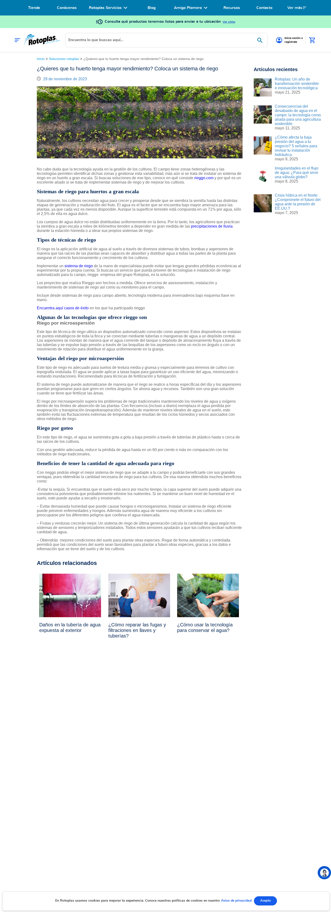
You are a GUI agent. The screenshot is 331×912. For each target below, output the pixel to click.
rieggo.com (204, 178)
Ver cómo (229, 22)
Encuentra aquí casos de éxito (63, 308)
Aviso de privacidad (236, 900)
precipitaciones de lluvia (212, 226)
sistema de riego (79, 266)
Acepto (265, 900)
